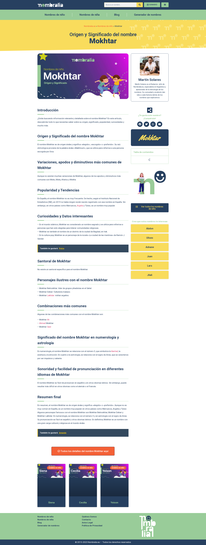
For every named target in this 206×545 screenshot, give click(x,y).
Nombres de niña (90, 14)
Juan (149, 256)
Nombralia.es (90, 26)
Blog (116, 14)
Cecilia (83, 502)
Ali (48, 319)
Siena (51, 502)
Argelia (80, 205)
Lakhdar (50, 295)
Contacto (86, 519)
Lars (149, 265)
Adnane (150, 247)
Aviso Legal (87, 522)
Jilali (149, 275)
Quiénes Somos (89, 516)
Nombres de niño (55, 14)
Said (49, 327)
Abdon (149, 228)
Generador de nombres (147, 14)
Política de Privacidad (92, 525)
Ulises (149, 237)
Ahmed (42, 323)
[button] (140, 124)
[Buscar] (139, 5)
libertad (114, 351)
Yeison (114, 502)
